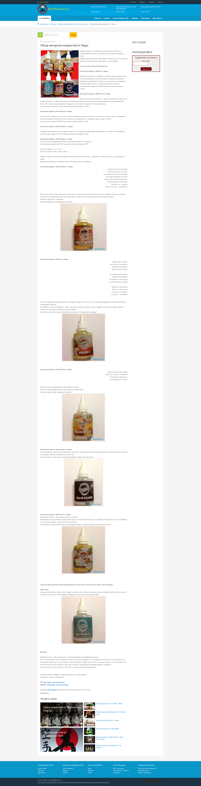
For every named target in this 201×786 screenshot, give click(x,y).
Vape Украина (52, 690)
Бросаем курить (143, 770)
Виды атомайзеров (144, 772)
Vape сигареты (95, 765)
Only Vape (116, 772)
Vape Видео (145, 18)
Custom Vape (42, 768)
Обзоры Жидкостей (120, 18)
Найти (73, 35)
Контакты (160, 2)
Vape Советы (157, 18)
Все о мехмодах (118, 768)
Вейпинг (91, 770)
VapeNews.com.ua (53, 9)
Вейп (89, 768)
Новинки (134, 18)
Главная (133, 2)
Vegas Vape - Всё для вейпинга (54, 682)
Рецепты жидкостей (73, 765)
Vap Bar (65, 772)
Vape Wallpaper (68, 768)
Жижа (90, 772)
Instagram (142, 2)
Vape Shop (41, 772)
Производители (46, 765)
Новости (97, 18)
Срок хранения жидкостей (147, 768)
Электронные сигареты (121, 770)
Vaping (65, 770)
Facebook (151, 2)
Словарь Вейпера (146, 765)
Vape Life (41, 770)
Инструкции (119, 765)
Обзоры (107, 18)
